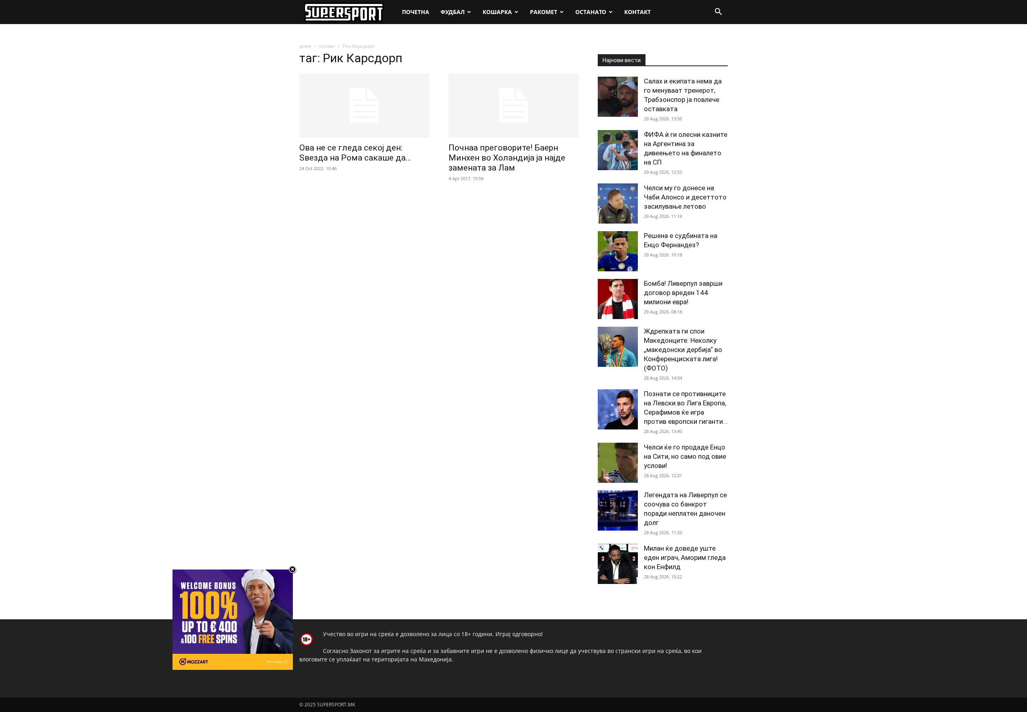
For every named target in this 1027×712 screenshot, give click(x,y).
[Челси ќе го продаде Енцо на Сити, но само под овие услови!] (618, 463)
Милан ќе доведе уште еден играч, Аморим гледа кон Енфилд (685, 557)
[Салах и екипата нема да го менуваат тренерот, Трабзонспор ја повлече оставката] (618, 97)
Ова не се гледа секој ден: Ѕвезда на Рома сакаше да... (355, 153)
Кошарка (497, 12)
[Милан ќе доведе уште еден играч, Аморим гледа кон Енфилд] (618, 564)
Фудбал (452, 12)
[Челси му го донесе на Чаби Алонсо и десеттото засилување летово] (618, 203)
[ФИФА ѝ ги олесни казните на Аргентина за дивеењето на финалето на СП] (618, 150)
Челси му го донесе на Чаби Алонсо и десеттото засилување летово (685, 197)
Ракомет (543, 12)
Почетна (415, 12)
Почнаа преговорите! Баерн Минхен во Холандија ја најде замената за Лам (507, 158)
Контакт (637, 12)
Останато (590, 12)
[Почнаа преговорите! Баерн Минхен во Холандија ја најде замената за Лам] (513, 105)
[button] (718, 12)
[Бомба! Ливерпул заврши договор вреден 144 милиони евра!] (618, 299)
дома (305, 46)
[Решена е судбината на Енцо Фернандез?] (618, 251)
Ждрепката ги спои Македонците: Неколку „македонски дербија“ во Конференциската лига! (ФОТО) (683, 349)
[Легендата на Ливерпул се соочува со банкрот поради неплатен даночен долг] (618, 510)
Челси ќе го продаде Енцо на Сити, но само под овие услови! (685, 456)
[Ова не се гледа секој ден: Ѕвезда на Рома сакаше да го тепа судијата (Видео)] (364, 105)
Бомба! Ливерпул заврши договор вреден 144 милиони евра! (683, 292)
